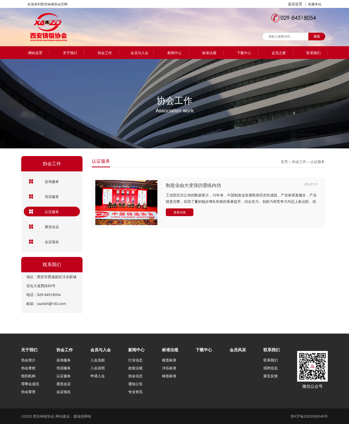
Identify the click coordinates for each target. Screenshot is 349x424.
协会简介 (28, 359)
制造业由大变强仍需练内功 (193, 185)
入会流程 (97, 359)
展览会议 (52, 226)
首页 (284, 161)
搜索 (316, 36)
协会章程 (28, 367)
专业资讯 (135, 391)
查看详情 (179, 212)
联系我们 (313, 52)
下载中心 (244, 52)
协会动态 (135, 375)
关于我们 (70, 52)
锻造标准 (169, 359)
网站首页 (35, 52)
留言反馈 (270, 375)
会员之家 (279, 52)
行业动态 (135, 359)
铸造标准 (169, 375)
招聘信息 (270, 367)
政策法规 (135, 367)
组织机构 (28, 375)
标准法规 (209, 52)
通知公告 (135, 383)
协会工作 (105, 52)
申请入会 (97, 375)
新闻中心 (174, 52)
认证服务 (52, 211)
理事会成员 (30, 383)
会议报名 (52, 241)
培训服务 (52, 196)
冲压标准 (169, 367)
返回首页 (295, 3)
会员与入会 (139, 52)
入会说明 (97, 367)
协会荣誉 (28, 391)
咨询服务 (52, 181)
